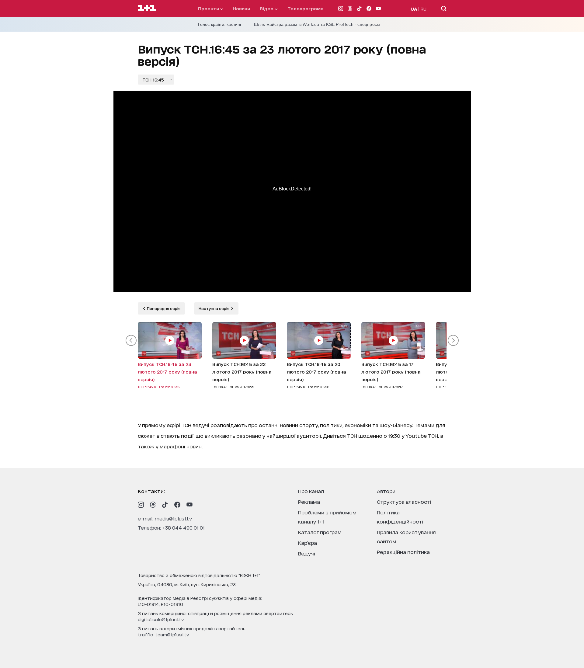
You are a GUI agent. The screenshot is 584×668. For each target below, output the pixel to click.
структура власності (404, 501)
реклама (309, 501)
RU (423, 8)
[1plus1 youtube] (189, 505)
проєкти (209, 8)
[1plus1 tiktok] (165, 505)
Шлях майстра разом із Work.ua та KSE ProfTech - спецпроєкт (317, 24)
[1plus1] (147, 8)
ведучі (306, 553)
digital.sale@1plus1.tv (161, 619)
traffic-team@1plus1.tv (163, 634)
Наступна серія (214, 308)
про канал (311, 491)
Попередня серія (163, 308)
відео (267, 8)
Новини (241, 8)
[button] (131, 340)
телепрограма (305, 8)
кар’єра (307, 542)
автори (386, 491)
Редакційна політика (403, 552)
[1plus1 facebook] (177, 505)
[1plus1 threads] (153, 505)
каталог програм (320, 532)
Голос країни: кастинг (220, 24)
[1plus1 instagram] (141, 505)
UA (414, 8)
